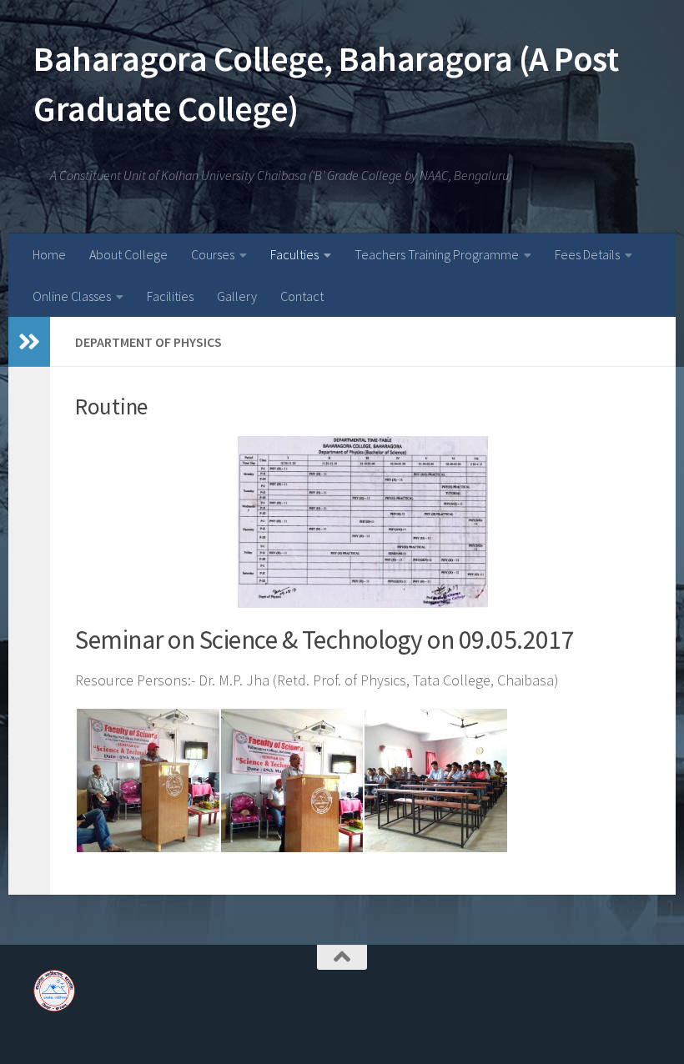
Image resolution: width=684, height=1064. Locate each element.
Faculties (294, 254)
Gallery (237, 296)
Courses (212, 254)
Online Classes (72, 296)
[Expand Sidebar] (29, 342)
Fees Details (587, 254)
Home (49, 254)
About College (128, 254)
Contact (302, 296)
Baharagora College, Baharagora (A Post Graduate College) (325, 83)
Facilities (170, 296)
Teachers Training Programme (437, 254)
